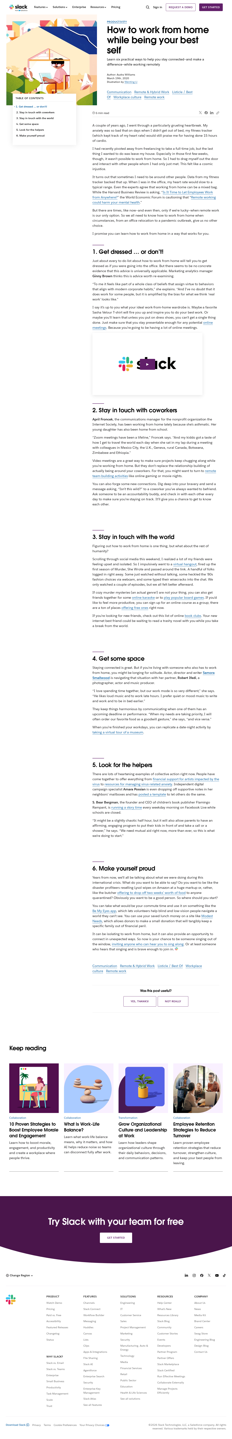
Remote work (154, 97)
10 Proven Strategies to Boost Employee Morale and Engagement (33, 1130)
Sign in (157, 7)
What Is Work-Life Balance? (82, 1127)
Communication (119, 92)
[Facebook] (206, 112)
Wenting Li (131, 82)
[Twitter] (200, 113)
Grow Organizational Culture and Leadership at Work (143, 1130)
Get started (211, 7)
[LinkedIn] (212, 113)
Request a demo (181, 7)
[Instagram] (194, 1276)
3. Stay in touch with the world (35, 118)
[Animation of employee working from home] (34, 1088)
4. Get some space (27, 124)
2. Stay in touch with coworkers (35, 112)
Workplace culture (127, 97)
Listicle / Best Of (170, 966)
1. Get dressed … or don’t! (31, 106)
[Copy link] (217, 112)
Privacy (36, 1425)
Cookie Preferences (65, 1425)
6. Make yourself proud (30, 135)
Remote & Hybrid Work (151, 92)
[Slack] (18, 7)
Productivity (117, 21)
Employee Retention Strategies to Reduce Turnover (194, 1130)
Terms (47, 1425)
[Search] (148, 7)
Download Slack (15, 1424)
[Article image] (88, 1088)
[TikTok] (224, 1276)
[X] (209, 1276)
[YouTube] (217, 1276)
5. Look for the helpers (30, 129)
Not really (173, 1001)
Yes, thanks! (140, 1001)
